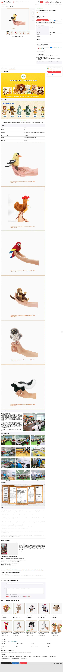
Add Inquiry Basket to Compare (18, 36)
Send (8, 596)
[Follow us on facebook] (54, 663)
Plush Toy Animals (11, 656)
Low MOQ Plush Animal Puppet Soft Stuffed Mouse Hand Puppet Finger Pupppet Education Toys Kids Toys (18, 615)
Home (2, 6)
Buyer (41, 4)
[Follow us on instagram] (57, 663)
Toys (4, 6)
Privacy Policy (45, 668)
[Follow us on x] (56, 663)
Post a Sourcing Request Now (26, 596)
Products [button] (15, 1)
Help (45, 4)
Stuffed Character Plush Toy (6, 658)
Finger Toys (12, 6)
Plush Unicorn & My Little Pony (36, 646)
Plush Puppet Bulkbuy (24, 658)
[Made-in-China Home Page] (6, 2)
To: (5, 586)
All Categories (4, 4)
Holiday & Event (3, 646)
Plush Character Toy (53, 656)
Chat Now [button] (56, 20)
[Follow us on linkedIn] (61, 663)
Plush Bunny (18, 646)
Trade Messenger (15, 663)
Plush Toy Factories (4, 656)
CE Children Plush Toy (45, 656)
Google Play (9, 663)
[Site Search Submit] (41, 2)
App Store (3, 663)
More (2, 660)
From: (5, 583)
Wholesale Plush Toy (19, 656)
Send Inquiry (43, 20)
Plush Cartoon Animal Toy (15, 658)
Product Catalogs (14, 641)
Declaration (41, 668)
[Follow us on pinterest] (60, 663)
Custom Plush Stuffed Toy (36, 656)
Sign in (61, 2)
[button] (38, 1)
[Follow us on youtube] (58, 663)
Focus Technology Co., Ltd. (25, 668)
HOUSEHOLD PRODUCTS (19, 643)
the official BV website (22, 541)
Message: (4, 588)
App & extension (51, 4)
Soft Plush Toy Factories (27, 656)
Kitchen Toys (3, 643)
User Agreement (37, 668)
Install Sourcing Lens (24, 663)
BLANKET (33, 643)
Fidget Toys (7, 6)
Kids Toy (48, 646)
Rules (61, 4)
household (48, 643)
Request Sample (52, 22)
